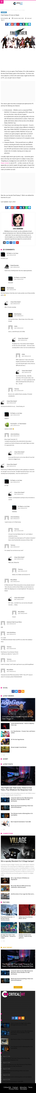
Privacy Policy (13, 1089)
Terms (30, 1087)
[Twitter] (16, 691)
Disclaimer (23, 1089)
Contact (15, 1087)
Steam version (5, 163)
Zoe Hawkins (5, 18)
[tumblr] (23, 24)
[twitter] (9, 24)
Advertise (23, 1087)
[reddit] (15, 24)
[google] (12, 24)
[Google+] (19, 691)
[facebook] (6, 24)
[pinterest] (18, 24)
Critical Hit (7, 1087)
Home (2, 10)
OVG (15, 326)
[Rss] (22, 691)
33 (3, 20)
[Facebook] (13, 691)
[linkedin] (20, 24)
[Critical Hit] (18, 2)
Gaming (7, 10)
